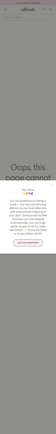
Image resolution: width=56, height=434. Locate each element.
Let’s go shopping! (28, 243)
